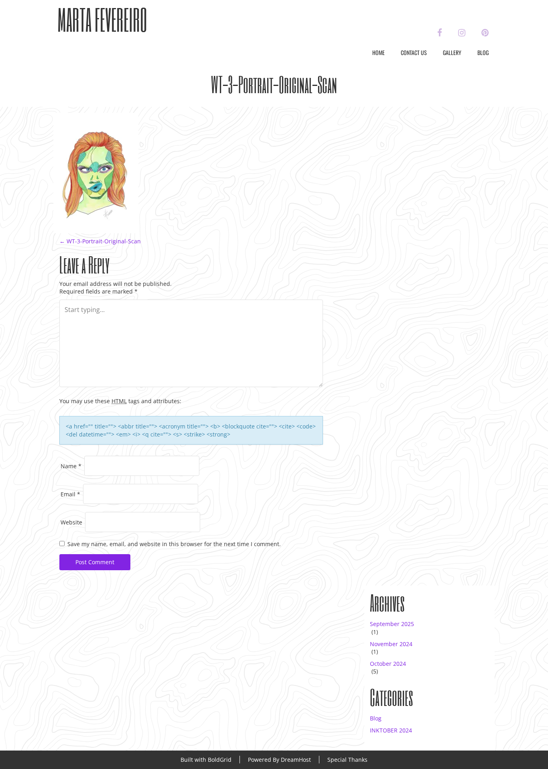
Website (71, 522)
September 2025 (392, 624)
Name (71, 466)
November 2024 (391, 644)
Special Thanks (347, 759)
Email (70, 494)
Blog (483, 52)
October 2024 (388, 663)
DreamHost (296, 759)
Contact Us (414, 52)
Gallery (452, 52)
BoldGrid (219, 759)
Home (378, 52)
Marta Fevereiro (102, 19)
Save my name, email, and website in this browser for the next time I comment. (174, 544)
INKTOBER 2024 (391, 730)
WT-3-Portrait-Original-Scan (100, 241)
